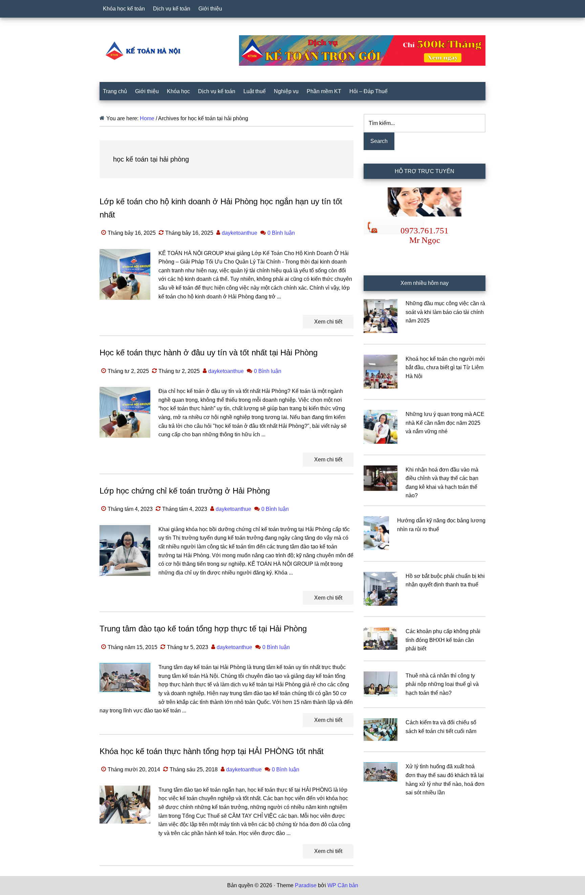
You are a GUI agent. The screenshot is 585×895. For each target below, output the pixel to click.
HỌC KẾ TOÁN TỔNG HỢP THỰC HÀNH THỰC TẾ (145, 50)
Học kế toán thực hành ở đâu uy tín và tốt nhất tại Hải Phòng (209, 352)
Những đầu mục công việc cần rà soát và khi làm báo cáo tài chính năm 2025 (445, 312)
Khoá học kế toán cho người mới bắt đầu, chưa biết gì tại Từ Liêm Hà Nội (445, 367)
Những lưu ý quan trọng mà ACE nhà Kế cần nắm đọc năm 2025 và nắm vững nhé (445, 422)
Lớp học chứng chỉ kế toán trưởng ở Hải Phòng (185, 490)
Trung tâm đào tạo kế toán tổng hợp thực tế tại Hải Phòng (203, 628)
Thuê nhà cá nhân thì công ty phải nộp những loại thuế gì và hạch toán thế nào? (442, 684)
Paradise (306, 885)
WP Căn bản (342, 885)
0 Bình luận (281, 233)
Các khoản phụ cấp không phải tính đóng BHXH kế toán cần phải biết (443, 639)
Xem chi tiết (328, 322)
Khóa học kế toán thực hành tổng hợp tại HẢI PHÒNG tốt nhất (212, 751)
